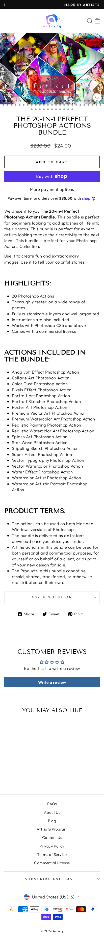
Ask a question (52, 597)
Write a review (52, 682)
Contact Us (52, 837)
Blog (52, 820)
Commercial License (52, 862)
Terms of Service (52, 854)
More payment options (52, 189)
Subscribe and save (51, 879)
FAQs (52, 803)
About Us (52, 812)
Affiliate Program (52, 829)
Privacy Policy (52, 846)
